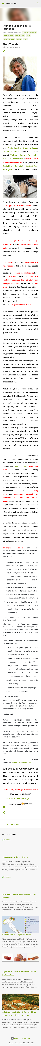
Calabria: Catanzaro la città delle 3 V (15, 857)
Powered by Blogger (22, 1038)
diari (28, 35)
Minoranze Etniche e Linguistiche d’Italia (16, 935)
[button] (4, 51)
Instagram (18, 159)
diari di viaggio (9, 39)
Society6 (19, 166)
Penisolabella (11, 3)
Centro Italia (19, 35)
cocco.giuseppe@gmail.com (24, 762)
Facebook (32, 155)
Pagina (24, 155)
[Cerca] (38, 3)
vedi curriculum (20, 466)
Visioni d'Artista (11, 151)
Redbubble (7, 166)
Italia (25, 39)
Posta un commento (11, 824)
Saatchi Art (31, 166)
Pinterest (7, 159)
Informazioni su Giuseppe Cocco (20, 798)
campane (33, 32)
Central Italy (8, 35)
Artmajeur (7, 169)
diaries (19, 39)
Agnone (25, 32)
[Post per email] (4, 808)
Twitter (13, 155)
